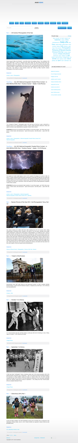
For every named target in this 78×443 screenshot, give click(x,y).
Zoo (70, 57)
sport (59, 60)
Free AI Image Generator (56, 73)
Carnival (66, 38)
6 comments (24, 198)
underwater (66, 60)
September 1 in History (17, 347)
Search (36, 27)
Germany (54, 46)
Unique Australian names (56, 81)
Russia (69, 52)
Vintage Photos (9, 340)
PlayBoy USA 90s (54, 76)
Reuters (34, 249)
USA (68, 55)
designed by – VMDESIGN (39, 437)
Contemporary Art (56, 42)
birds (58, 58)
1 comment (24, 142)
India (61, 46)
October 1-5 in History (17, 300)
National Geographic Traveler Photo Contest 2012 (30, 138)
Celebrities (57, 40)
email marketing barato (55, 89)
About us (8, 437)
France (69, 44)
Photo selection (58, 48)
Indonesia (66, 46)
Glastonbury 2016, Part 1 (18, 393)
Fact (7, 33)
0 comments (24, 78)
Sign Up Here (62, 27)
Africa (54, 38)
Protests (8, 293)
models (64, 58)
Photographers (17, 75)
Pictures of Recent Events (11, 249)
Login (69, 27)
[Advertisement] (39, 13)
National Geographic (10, 139)
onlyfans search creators (56, 79)
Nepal (53, 48)
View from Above (58, 57)
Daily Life (64, 42)
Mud (18, 429)
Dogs (70, 42)
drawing (61, 58)
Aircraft (57, 38)
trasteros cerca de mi (55, 87)
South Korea (55, 55)
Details (8, 73)
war (70, 60)
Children (63, 39)
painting (53, 60)
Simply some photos (64, 54)
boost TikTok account (55, 92)
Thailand (63, 55)
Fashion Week (65, 44)
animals (8, 75)
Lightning (29, 195)
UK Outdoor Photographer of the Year (22, 33)
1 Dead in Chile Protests (18, 256)
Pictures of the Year (28, 249)
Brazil (62, 38)
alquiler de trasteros (55, 71)
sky (56, 60)
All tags (69, 35)
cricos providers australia (56, 94)
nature (11, 75)
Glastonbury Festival (12, 429)
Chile (12, 293)
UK (7, 429)
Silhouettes (55, 53)
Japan (69, 46)
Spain (60, 55)
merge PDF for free (55, 84)
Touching (9, 82)
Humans (58, 46)
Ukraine (53, 57)
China (66, 40)
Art (60, 38)
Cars (69, 38)
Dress (53, 44)
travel (62, 60)
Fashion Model (58, 44)
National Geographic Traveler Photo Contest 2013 (16, 195)
